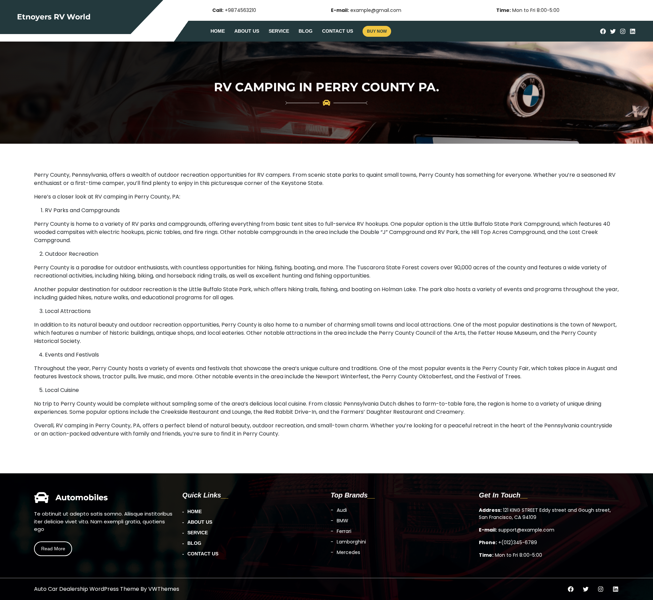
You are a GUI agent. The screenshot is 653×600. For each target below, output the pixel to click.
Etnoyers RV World (53, 16)
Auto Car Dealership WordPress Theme (86, 589)
